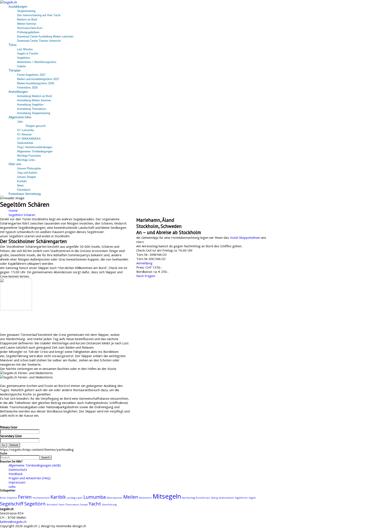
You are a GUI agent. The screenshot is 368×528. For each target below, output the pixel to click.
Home (13, 210)
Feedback (16, 474)
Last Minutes (25, 49)
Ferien (25, 497)
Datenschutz (18, 469)
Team (62, 504)
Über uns (15, 164)
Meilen (130, 497)
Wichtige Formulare (29, 155)
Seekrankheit (25, 143)
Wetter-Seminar (26, 23)
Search (45, 457)
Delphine (12, 497)
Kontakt (22, 181)
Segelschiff (11, 504)
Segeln (252, 497)
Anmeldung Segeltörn (30, 104)
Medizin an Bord (27, 19)
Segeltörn (35, 504)
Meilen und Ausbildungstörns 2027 (38, 79)
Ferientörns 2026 (27, 87)
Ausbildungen (18, 6)
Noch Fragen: (145, 276)
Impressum (17, 482)
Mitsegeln (167, 496)
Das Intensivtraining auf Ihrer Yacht (38, 15)
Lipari (79, 497)
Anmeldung (144, 263)
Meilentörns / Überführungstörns (36, 62)
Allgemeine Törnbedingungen (35, 151)
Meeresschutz (114, 497)
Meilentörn (145, 497)
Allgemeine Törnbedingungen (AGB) (35, 465)
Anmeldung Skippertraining (33, 113)
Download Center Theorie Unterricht (39, 40)
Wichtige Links (26, 160)
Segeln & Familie (27, 53)
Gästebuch (23, 189)
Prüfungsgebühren (28, 32)
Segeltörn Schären (22, 215)
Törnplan (15, 70)
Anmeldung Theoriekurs (31, 108)
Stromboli (52, 504)
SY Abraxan (24, 134)
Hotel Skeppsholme (244, 237)
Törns (13, 45)
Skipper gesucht (36, 125)
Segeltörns (23, 57)
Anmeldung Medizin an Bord (34, 96)
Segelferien (241, 497)
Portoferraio (203, 497)
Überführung (109, 504)
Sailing (214, 497)
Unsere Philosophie (29, 168)
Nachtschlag (188, 497)
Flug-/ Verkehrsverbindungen (34, 147)
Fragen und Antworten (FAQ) (29, 478)
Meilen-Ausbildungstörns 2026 (35, 83)
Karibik (58, 497)
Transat (84, 504)
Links (12, 486)
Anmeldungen (18, 91)
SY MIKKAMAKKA (29, 138)
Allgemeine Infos (20, 117)
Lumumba (94, 497)
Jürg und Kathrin (27, 172)
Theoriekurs (72, 504)
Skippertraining (26, 11)
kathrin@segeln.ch (13, 521)
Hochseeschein (41, 497)
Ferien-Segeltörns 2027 (31, 74)
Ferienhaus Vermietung (25, 194)
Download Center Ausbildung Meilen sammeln (45, 36)
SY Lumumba (25, 130)
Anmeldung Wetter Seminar (34, 100)
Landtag (71, 497)
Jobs (20, 121)
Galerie (21, 66)
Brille (3, 497)
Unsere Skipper (26, 177)
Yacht (95, 504)
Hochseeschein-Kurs (30, 28)
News (20, 185)
